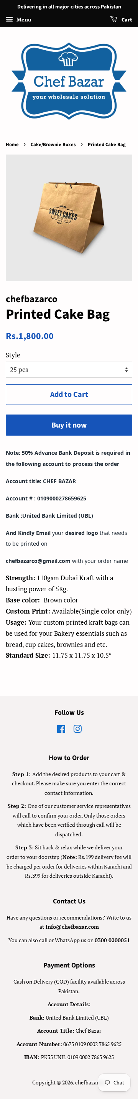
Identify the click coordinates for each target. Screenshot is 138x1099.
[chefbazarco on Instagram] (77, 730)
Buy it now (69, 425)
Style (13, 354)
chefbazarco (89, 1082)
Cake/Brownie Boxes (53, 144)
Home (12, 144)
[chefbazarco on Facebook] (61, 730)
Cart (126, 20)
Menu (23, 19)
